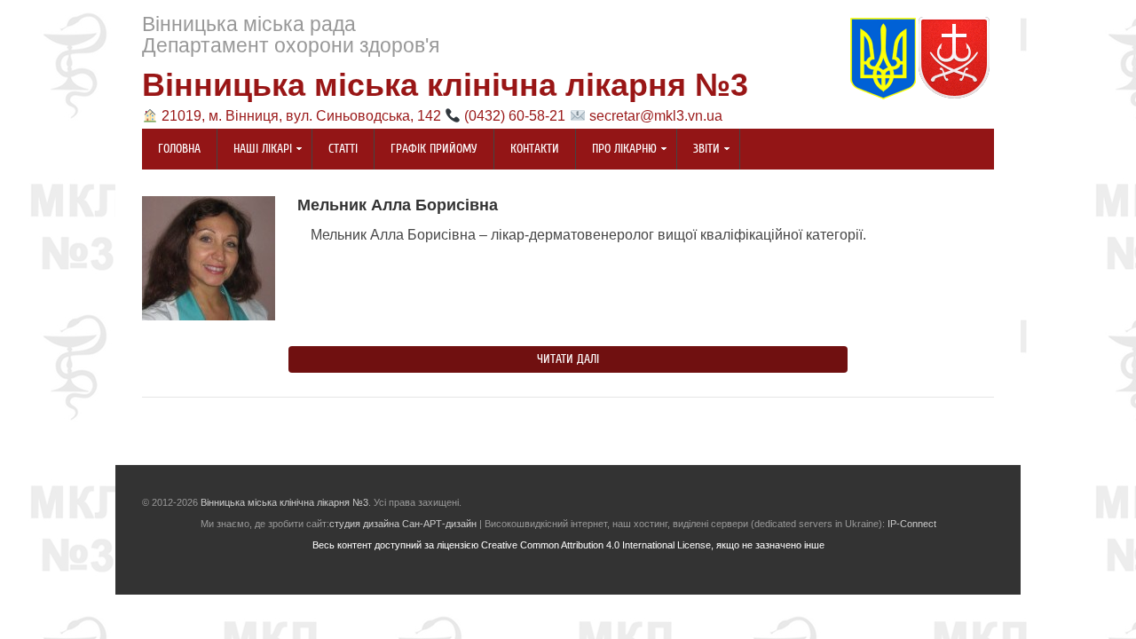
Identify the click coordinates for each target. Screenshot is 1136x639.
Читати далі (568, 359)
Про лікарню (616, 150)
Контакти (534, 149)
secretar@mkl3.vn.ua (655, 115)
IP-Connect (912, 523)
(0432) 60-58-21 (514, 115)
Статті (343, 149)
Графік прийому (433, 149)
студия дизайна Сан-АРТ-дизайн (403, 523)
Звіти (698, 150)
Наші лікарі (254, 150)
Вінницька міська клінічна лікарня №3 (445, 85)
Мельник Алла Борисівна (397, 205)
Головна (179, 149)
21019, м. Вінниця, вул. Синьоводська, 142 (301, 115)
